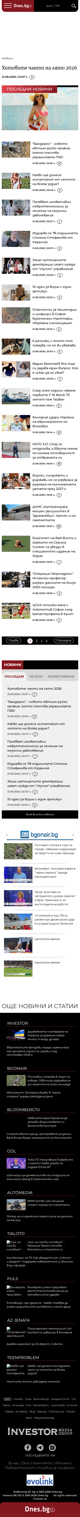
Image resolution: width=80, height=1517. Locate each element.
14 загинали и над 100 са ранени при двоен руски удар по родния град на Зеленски (54, 919)
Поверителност (20, 1468)
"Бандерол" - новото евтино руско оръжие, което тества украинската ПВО (39, 706)
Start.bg (42, 1411)
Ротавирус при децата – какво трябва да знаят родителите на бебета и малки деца (38, 1304)
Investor (17, 1023)
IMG (8, 1399)
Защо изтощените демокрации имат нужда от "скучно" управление (53, 264)
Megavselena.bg (44, 1417)
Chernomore (56, 1411)
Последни (14, 676)
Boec (29, 1417)
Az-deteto (22, 1411)
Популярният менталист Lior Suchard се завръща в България (50, 1330)
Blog (32, 1411)
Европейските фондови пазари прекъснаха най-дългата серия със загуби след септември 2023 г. (38, 1051)
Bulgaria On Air (61, 1399)
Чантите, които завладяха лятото (33, 1381)
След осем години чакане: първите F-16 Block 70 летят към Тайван (54, 394)
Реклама (62, 1463)
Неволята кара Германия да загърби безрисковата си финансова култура (48, 1121)
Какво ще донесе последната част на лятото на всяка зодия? (49, 1369)
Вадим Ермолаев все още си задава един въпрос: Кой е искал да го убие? (55, 368)
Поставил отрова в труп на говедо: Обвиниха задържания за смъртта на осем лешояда (55, 849)
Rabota (9, 1411)
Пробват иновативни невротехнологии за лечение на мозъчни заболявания (35, 746)
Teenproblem (23, 1357)
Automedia (19, 1192)
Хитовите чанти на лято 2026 (39, 68)
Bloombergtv (23, 1109)
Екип (26, 1463)
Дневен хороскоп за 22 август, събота (34, 1344)
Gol (11, 1151)
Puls (12, 1278)
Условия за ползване (55, 1468)
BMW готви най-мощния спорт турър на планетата (49, 1202)
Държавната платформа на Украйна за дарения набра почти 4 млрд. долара (48, 1035)
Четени (36, 676)
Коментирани (61, 676)
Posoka (70, 1411)
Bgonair (17, 1068)
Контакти (43, 1463)
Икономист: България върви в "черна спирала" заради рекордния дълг (55, 872)
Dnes (28, 1399)
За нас (13, 1463)
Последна (63, 640)
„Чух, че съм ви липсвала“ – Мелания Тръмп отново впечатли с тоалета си (46, 1245)
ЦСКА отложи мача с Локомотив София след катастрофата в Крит (52, 609)
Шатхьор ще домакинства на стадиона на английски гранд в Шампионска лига (38, 1177)
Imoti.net (72, 1405)
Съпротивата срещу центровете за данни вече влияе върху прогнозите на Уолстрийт (39, 1135)
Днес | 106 (53, 5)
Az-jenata (18, 1320)
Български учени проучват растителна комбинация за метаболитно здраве (48, 1290)
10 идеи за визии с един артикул (34, 799)
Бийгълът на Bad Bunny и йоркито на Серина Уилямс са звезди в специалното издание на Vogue (54, 547)
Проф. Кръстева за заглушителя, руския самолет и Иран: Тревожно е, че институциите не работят (55, 898)
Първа (13, 640)
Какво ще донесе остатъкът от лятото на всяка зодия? (53, 179)
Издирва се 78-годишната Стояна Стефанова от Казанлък (55, 237)
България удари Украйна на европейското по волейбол (53, 421)
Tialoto (16, 1233)
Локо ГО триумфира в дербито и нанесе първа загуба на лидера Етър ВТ (50, 1163)
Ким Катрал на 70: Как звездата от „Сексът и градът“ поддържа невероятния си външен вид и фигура (40, 1261)
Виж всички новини (40, 814)
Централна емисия (47, 939)
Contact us (40, 1498)
